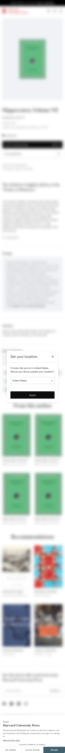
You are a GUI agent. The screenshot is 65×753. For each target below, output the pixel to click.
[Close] (53, 356)
